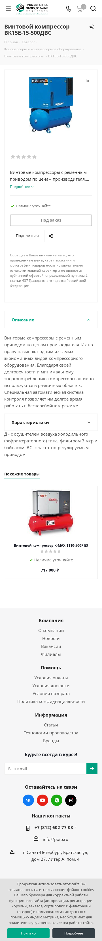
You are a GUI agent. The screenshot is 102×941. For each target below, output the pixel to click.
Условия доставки (51, 685)
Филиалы (51, 654)
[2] (18, 157)
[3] (24, 157)
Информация (51, 715)
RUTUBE (70, 800)
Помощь (51, 668)
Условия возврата (51, 693)
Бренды (51, 740)
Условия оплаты (51, 677)
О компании (51, 630)
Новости (51, 638)
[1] (13, 157)
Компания (51, 620)
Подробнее (73, 933)
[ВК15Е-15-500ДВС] (51, 105)
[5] (34, 157)
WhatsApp (56, 800)
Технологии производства (51, 733)
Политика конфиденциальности (51, 701)
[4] (29, 157)
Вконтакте (28, 800)
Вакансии (51, 646)
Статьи (51, 725)
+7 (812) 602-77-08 (54, 827)
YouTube (42, 800)
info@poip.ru (55, 839)
